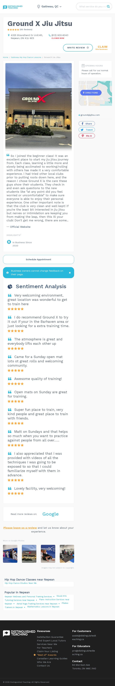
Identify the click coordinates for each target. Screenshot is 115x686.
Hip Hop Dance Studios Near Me (21, 583)
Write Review (76, 47)
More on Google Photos (13, 541)
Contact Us (43, 665)
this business (102, 47)
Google (50, 514)
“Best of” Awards (46, 654)
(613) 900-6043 (60, 35)
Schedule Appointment (38, 259)
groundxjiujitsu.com (90, 115)
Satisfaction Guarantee (50, 637)
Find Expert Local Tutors (51, 640)
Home (5, 57)
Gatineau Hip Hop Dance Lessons (26, 57)
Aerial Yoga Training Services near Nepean (37, 603)
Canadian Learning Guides (52, 658)
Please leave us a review (20, 527)
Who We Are (44, 662)
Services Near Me (47, 644)
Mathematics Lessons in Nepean (43, 606)
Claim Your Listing (47, 651)
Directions (91, 92)
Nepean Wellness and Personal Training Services (28, 596)
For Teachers (44, 647)
